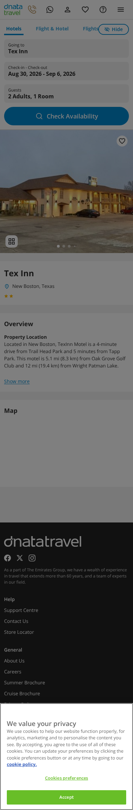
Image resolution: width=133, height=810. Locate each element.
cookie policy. (22, 764)
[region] (66, 756)
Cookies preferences (66, 778)
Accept (66, 797)
